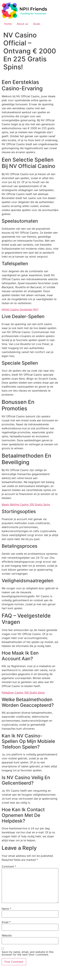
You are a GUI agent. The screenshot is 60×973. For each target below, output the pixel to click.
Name (6, 908)
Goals (36, 23)
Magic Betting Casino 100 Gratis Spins (26, 504)
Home (8, 23)
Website (7, 935)
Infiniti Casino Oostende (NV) (20, 309)
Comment (9, 866)
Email (6, 922)
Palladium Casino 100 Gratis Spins (23, 692)
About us (22, 23)
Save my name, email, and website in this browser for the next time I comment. (28, 953)
